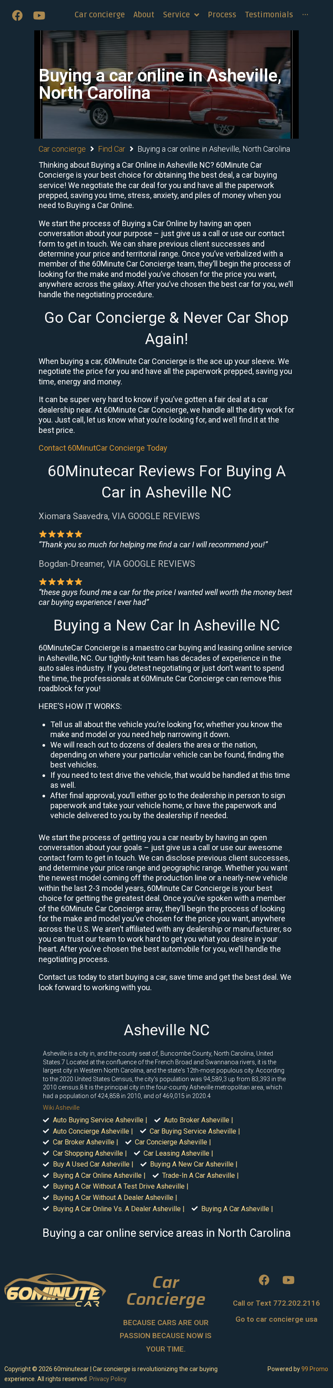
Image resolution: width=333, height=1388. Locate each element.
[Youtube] (39, 15)
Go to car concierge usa (276, 1319)
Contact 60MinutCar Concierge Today (103, 447)
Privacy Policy (108, 1378)
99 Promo (314, 1368)
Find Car (111, 148)
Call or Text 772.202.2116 (276, 1303)
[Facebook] (17, 15)
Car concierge (62, 148)
